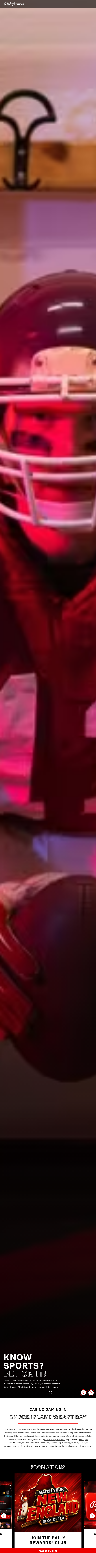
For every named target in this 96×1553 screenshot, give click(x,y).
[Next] (92, 1515)
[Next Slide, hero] (91, 1392)
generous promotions (35, 1443)
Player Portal (48, 1550)
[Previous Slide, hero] (83, 1392)
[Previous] (3, 1515)
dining (81, 1439)
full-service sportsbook (54, 1439)
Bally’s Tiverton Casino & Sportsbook (20, 1429)
